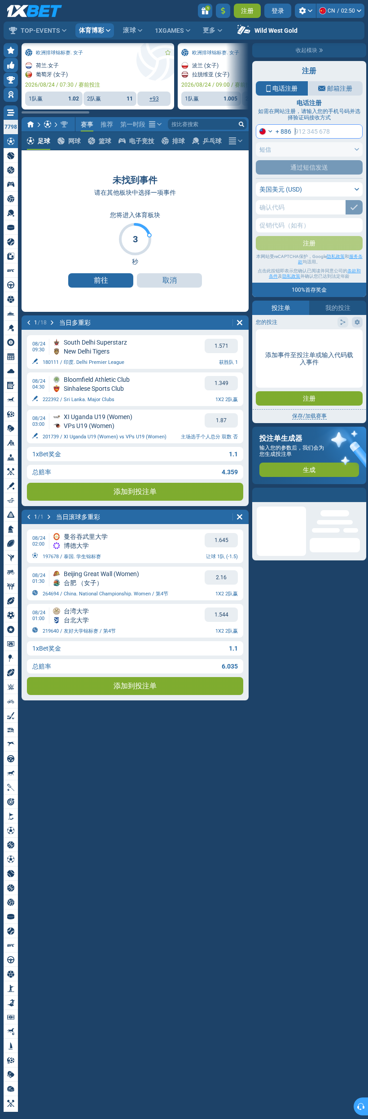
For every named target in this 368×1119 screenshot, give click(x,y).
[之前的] (28, 322)
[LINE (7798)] (30, 124)
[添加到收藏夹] (167, 52)
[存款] (223, 11)
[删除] (239, 322)
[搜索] (241, 124)
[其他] (155, 124)
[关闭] (359, 495)
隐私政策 (336, 256)
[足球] (47, 124)
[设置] (305, 11)
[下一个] (52, 322)
